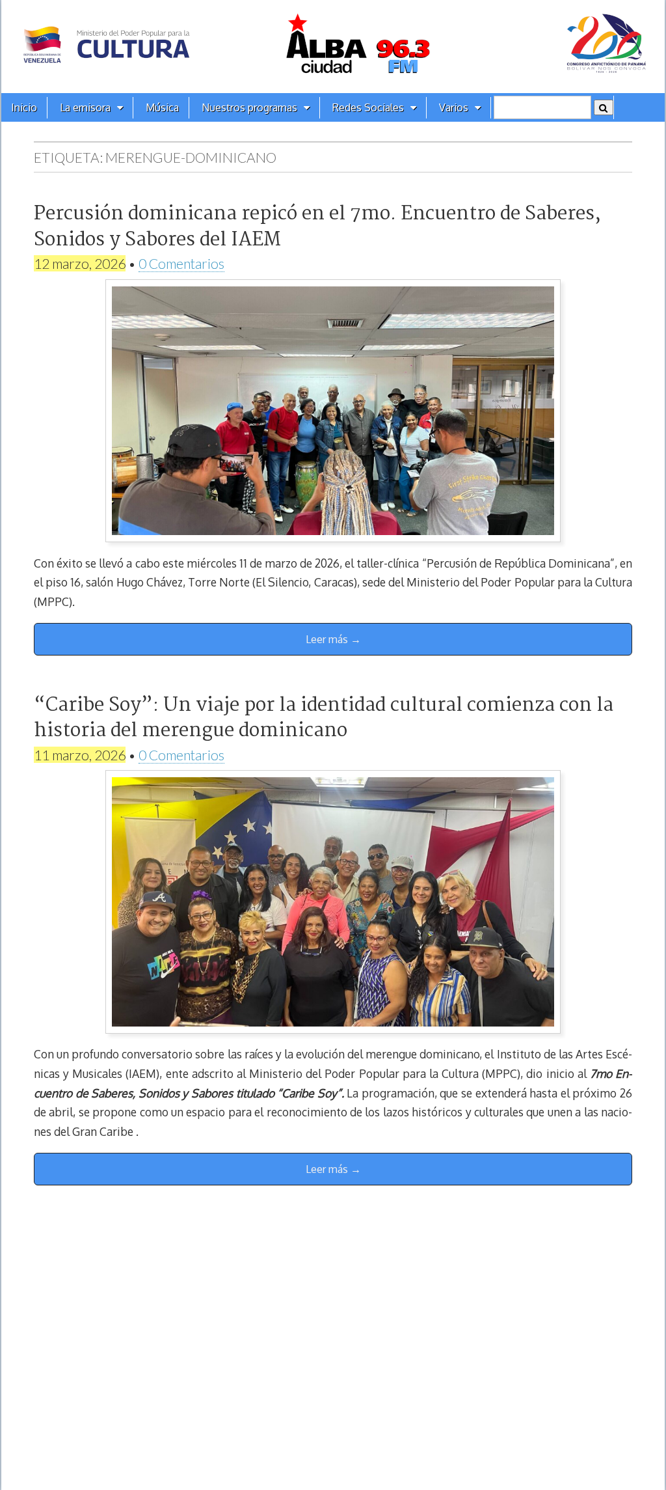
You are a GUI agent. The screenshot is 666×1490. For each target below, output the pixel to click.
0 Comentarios (181, 263)
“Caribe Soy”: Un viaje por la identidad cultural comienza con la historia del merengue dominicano (323, 718)
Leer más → (333, 639)
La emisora (85, 107)
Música (162, 107)
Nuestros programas (249, 107)
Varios (453, 107)
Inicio (24, 107)
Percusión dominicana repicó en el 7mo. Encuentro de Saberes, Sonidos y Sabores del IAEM (317, 227)
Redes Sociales (368, 107)
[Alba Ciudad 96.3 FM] (333, 46)
